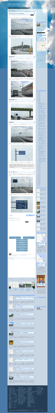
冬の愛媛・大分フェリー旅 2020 (22, 388)
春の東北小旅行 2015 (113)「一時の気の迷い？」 (42, 148)
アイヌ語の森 (10, 387)
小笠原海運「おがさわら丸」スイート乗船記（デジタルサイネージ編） (41, 285)
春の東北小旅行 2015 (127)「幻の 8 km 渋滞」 (42, 105)
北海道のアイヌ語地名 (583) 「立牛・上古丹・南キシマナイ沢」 (41, 113)
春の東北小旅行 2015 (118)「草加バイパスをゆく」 (42, 134)
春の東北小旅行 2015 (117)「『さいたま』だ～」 (41, 135)
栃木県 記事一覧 (22, 250)
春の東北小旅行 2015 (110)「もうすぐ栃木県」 (42, 153)
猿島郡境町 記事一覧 (22, 241)
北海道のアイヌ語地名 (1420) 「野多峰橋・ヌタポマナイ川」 (43, 224)
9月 (38, 164)
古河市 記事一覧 (22, 245)
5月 (38, 168)
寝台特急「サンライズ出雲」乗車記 (32, 391)
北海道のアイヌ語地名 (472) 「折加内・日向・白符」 (42, 244)
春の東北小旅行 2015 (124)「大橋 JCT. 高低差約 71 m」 (42, 111)
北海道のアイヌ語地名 (12, 388)
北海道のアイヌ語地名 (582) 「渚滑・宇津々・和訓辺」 (41, 115)
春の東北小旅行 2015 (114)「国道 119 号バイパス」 (42, 146)
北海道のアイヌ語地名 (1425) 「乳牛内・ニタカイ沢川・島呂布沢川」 (41, 39)
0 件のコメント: (19, 220)
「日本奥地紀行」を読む (40, 392)
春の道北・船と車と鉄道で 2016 (22, 392)
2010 (38, 181)
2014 (38, 177)
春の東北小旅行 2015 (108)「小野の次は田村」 (42, 161)
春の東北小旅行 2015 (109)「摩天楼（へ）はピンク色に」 (42, 160)
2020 (38, 98)
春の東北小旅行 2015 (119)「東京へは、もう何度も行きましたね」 (42, 132)
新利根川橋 (12, 162)
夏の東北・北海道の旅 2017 (21, 390)
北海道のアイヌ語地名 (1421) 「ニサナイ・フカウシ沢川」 (23, 368)
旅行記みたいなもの (39, 393)
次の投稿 (33, 278)
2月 (38, 171)
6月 (38, 167)
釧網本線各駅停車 (30, 389)
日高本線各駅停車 (30, 387)
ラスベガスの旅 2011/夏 (40, 388)
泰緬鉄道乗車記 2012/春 (40, 387)
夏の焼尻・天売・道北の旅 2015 (22, 393)
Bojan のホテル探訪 (39, 391)
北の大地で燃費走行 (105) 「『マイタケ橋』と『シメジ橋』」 (23, 323)
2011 (38, 180)
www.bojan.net (11, 217)
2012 (38, 179)
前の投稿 (11, 278)
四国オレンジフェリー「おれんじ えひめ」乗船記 (12, 393)
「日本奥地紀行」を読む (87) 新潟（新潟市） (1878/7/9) (41, 116)
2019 (38, 99)
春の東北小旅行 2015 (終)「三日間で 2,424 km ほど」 (42, 103)
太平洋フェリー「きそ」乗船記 (13, 400)
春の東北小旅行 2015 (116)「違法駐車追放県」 (42, 137)
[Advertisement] (22, 229)
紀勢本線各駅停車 (30, 393)
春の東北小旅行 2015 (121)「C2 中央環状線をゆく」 (41, 122)
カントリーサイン (15, 313)
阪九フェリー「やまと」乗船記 (13, 394)
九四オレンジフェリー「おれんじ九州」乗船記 (12, 391)
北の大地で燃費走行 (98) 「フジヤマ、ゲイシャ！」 (43, 211)
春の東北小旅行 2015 (21, 394)
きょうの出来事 (39, 394)
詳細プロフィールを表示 (40, 30)
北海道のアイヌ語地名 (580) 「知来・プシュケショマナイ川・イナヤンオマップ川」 (41, 129)
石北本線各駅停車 (30, 388)
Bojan (42, 23)
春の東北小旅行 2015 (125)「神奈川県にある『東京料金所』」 (42, 109)
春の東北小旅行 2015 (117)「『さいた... (29, 11)
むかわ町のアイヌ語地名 (16, 296)
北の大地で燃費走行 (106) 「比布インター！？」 (21, 314)
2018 (38, 100)
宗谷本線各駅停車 (30, 394)
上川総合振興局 (15, 331)
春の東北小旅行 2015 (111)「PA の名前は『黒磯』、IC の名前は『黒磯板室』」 (42, 152)
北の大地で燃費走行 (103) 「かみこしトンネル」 (43, 203)
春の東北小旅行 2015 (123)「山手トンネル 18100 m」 (42, 118)
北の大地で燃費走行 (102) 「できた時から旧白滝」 (43, 220)
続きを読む (30, 215)
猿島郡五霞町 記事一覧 (22, 243)
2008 (38, 183)
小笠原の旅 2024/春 (20, 387)
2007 (38, 184)
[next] (34, 287)
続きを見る (12, 320)
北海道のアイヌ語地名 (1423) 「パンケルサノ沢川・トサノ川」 (43, 194)
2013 (38, 178)
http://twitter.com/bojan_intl (42, 29)
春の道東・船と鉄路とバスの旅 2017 (22, 391)
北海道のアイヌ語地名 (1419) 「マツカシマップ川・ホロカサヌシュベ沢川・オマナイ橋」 (43, 228)
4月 (38, 169)
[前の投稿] (10, 237)
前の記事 (11, 215)
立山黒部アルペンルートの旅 (31, 406)
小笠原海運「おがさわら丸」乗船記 (13, 390)
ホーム (22, 278)
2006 (38, 185)
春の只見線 (29, 404)
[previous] (10, 287)
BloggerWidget (33, 383)
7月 (38, 166)
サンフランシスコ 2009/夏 (40, 389)
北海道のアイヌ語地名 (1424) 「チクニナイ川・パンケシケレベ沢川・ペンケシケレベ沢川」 (41, 56)
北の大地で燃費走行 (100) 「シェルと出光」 (42, 216)
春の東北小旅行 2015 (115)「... (13, 11)
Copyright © (10, 218)
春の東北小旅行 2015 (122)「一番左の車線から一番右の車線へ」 (42, 120)
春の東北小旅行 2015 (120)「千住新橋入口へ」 (42, 124)
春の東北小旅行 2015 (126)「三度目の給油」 (42, 107)
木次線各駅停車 (29, 390)
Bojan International (14, 4)
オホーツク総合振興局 (16, 375)
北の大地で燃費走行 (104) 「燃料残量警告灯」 (21, 332)
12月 (38, 101)
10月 (38, 163)
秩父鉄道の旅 (29, 405)
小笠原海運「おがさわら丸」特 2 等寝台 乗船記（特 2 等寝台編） (43, 207)
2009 (38, 182)
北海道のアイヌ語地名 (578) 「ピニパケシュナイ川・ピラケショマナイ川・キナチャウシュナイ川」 (41, 144)
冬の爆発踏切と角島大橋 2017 (22, 389)
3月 (38, 170)
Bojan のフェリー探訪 (12, 389)
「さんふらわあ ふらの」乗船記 (13, 401)
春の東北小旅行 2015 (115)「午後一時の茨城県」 (42, 139)
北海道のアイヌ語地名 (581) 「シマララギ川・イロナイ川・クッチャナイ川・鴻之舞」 (41, 126)
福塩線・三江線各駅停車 (31, 392)
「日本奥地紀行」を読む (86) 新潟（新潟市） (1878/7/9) (41, 158)
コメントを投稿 (12, 259)
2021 (38, 97)
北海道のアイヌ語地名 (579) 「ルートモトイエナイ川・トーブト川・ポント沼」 (41, 141)
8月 (38, 165)
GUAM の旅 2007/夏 (39, 390)
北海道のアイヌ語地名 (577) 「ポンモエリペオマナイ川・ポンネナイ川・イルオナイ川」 (41, 156)
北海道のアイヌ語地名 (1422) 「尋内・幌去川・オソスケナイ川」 (43, 190)
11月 (38, 102)
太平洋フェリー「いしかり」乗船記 (13, 399)
